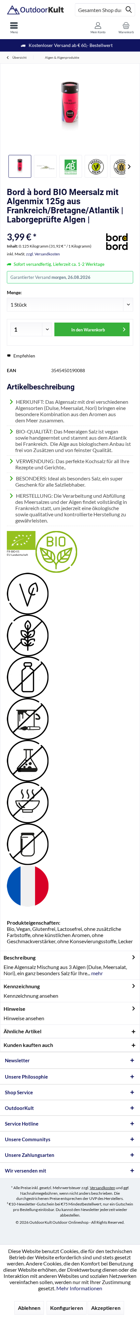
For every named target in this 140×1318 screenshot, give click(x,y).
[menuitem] (14, 27)
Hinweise (14, 1009)
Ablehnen (29, 1308)
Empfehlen (23, 355)
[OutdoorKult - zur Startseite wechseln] (35, 9)
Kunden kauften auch (28, 1045)
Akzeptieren (105, 1308)
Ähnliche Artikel (22, 1031)
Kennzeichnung (22, 986)
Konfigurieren (66, 1308)
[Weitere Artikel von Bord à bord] (117, 242)
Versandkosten (102, 1187)
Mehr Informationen (79, 1288)
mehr (96, 973)
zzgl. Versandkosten (43, 253)
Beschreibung (19, 957)
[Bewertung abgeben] (53, 228)
